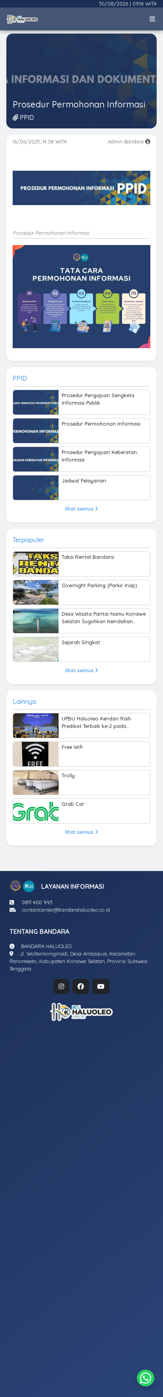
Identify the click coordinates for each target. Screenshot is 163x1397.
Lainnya (24, 701)
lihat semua (80, 508)
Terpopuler (28, 540)
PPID (20, 378)
